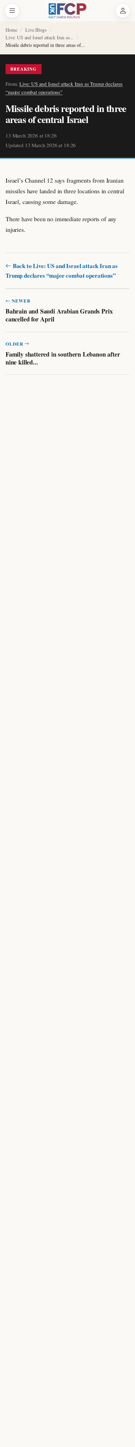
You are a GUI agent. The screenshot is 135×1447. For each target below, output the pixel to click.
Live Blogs (35, 30)
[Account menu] (122, 10)
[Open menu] (12, 10)
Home (11, 30)
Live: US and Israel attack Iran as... (39, 37)
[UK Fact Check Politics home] (67, 10)
